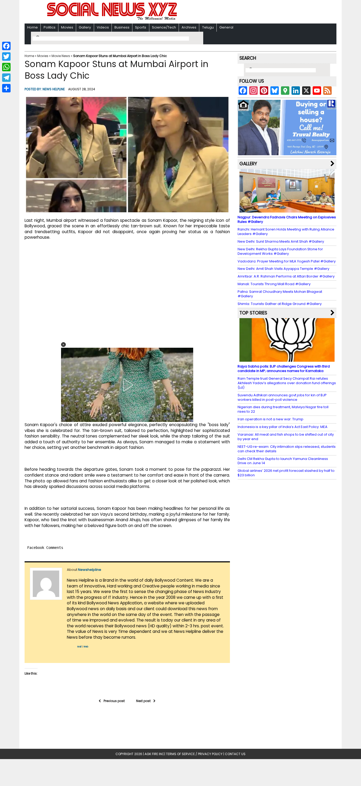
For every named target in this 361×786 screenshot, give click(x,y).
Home (32, 27)
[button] (63, 344)
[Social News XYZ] (112, 19)
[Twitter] (6, 56)
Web (86, 646)
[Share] (6, 88)
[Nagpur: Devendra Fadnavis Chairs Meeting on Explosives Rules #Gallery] (287, 210)
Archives (189, 27)
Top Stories (253, 313)
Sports (140, 27)
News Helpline (54, 89)
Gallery (85, 27)
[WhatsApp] (6, 67)
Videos (103, 27)
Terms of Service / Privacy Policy (194, 754)
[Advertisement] (249, 12)
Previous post (114, 701)
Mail (79, 646)
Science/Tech (164, 27)
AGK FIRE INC (154, 754)
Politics (49, 27)
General (226, 27)
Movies (67, 27)
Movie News (61, 56)
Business (121, 27)
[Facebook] (6, 46)
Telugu (208, 27)
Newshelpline (89, 569)
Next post (143, 701)
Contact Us (235, 754)
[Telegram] (6, 77)
